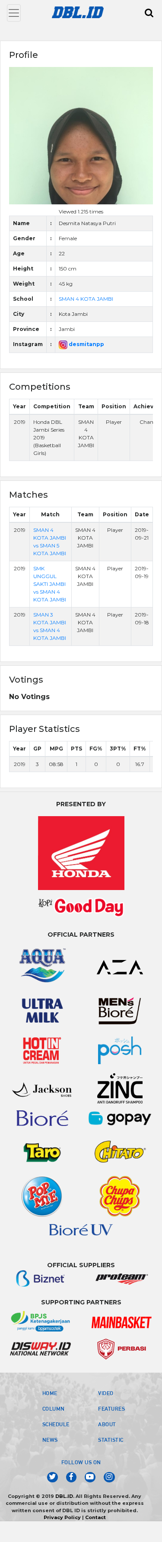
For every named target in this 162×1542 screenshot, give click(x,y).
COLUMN (53, 1408)
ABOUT (107, 1424)
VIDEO (106, 1392)
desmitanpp (85, 344)
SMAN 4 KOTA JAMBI (86, 299)
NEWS (50, 1439)
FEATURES (111, 1408)
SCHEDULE (56, 1424)
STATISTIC (111, 1439)
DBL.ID (64, 1496)
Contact (95, 1517)
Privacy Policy (62, 1517)
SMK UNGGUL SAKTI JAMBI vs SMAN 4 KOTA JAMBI (49, 584)
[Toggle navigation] (14, 13)
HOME (49, 1392)
